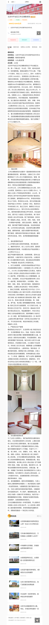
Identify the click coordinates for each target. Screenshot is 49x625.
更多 (38, 516)
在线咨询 (36, 40)
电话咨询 (13, 40)
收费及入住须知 (25, 47)
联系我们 (22, 617)
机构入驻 (28, 617)
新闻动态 (34, 47)
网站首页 (10, 617)
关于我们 (16, 617)
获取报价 (24, 40)
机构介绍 (8, 47)
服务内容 (16, 47)
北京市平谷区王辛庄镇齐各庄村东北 (21, 27)
